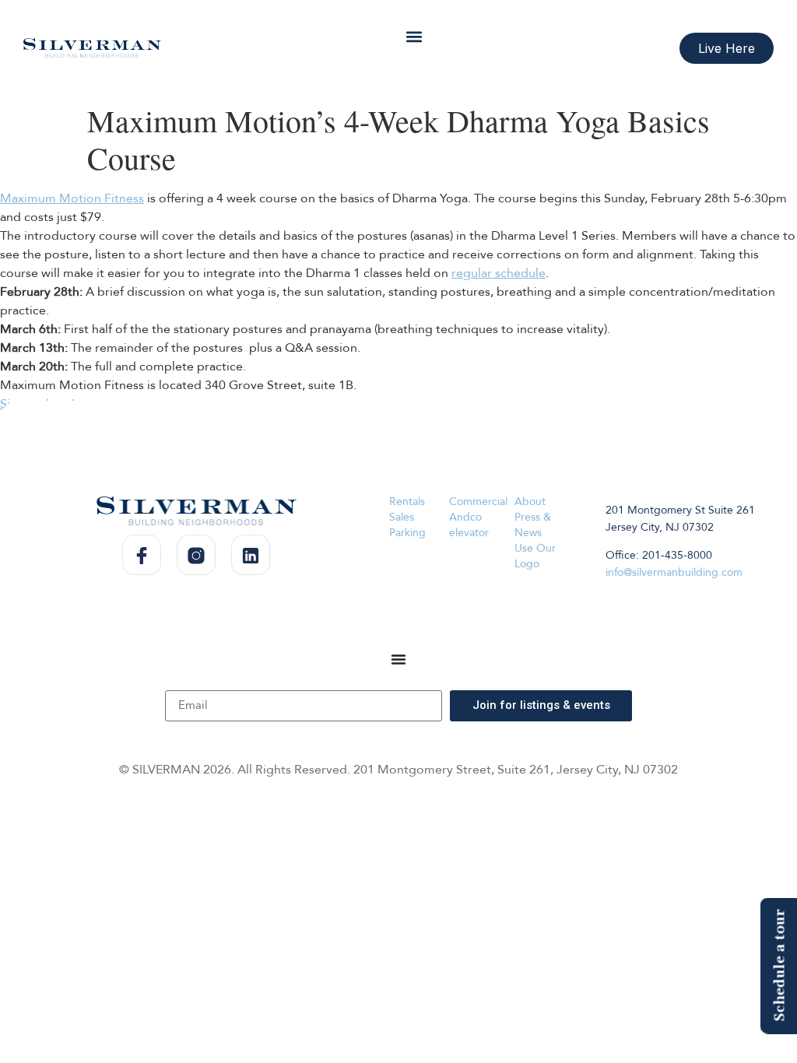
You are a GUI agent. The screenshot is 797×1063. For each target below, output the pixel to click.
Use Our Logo (535, 556)
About (530, 501)
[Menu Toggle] (398, 659)
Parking (407, 532)
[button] (414, 36)
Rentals (407, 501)
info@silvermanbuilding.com (674, 572)
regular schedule (498, 273)
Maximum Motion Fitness (72, 198)
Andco (465, 517)
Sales (401, 517)
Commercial (478, 501)
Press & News (532, 525)
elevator (469, 532)
